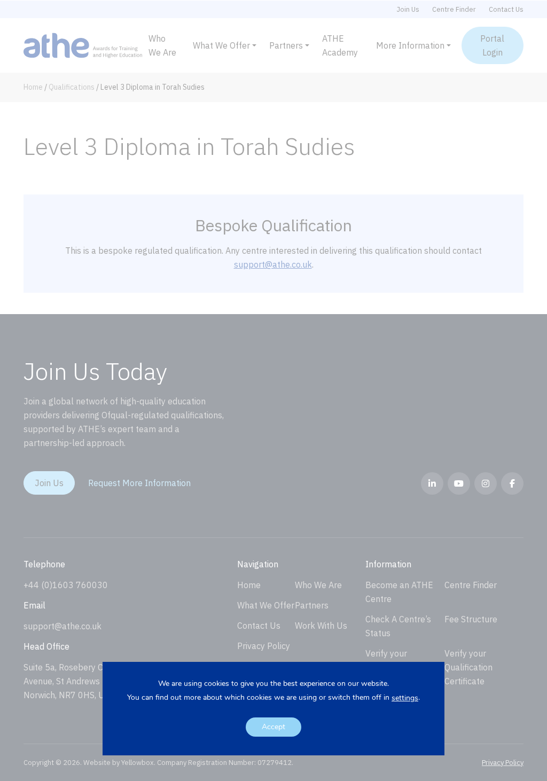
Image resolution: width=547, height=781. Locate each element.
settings (405, 698)
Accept (273, 727)
